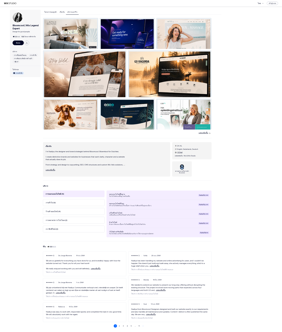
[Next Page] (143, 326)
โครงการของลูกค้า (50, 12)
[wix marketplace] (10, 3)
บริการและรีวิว (72, 12)
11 (139, 326)
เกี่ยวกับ (62, 12)
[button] (70, 33)
